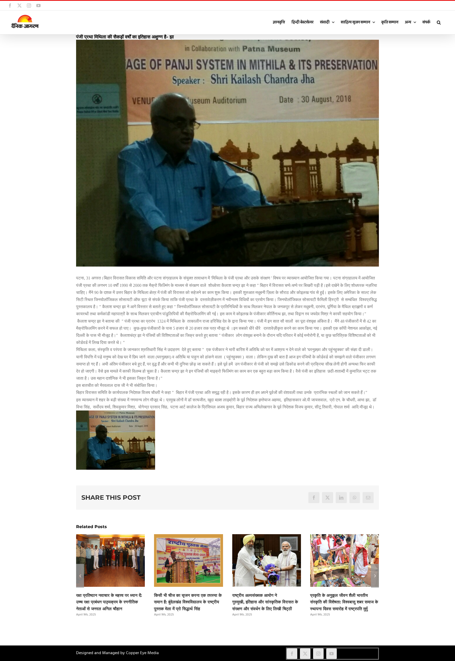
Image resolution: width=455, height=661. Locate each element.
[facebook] (292, 653)
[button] (439, 22)
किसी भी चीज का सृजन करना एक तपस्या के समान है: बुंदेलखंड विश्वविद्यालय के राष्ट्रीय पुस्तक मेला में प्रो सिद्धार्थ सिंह (188, 602)
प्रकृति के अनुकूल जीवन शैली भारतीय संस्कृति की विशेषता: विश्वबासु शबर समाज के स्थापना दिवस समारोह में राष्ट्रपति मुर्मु (344, 602)
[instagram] (318, 653)
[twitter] (305, 653)
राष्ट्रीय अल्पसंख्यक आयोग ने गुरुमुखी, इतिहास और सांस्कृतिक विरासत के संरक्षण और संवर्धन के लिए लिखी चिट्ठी (265, 602)
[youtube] (331, 653)
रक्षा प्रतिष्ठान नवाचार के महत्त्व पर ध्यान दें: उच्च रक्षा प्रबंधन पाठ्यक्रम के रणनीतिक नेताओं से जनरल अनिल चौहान (109, 602)
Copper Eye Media (142, 653)
